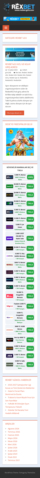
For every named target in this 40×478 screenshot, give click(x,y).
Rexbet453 (9, 80)
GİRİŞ (30, 177)
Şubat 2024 (12, 454)
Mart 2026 (12, 444)
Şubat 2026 (12, 447)
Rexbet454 (17, 80)
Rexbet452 (23, 78)
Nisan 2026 (12, 441)
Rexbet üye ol (14, 78)
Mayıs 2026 (12, 438)
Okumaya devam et (14, 113)
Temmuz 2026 (14, 432)
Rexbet (24, 73)
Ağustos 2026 (13, 428)
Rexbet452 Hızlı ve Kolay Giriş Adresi (18, 65)
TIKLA (30, 186)
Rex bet (18, 73)
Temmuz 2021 (14, 460)
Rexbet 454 (21, 75)
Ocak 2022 (12, 457)
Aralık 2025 (12, 451)
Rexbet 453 (13, 75)
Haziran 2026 (13, 435)
